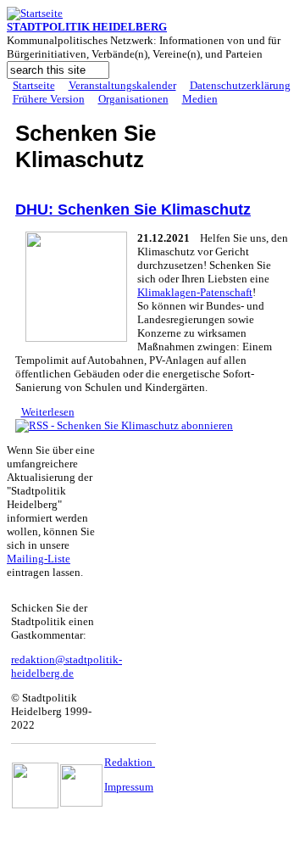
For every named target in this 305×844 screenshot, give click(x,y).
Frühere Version (49, 98)
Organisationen (133, 98)
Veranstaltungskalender (122, 85)
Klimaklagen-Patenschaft (194, 292)
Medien (200, 98)
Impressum (128, 786)
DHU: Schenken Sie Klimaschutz (133, 209)
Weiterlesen (48, 411)
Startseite (34, 85)
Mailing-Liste (38, 558)
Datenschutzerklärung (240, 85)
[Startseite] (35, 13)
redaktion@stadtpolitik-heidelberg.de (66, 666)
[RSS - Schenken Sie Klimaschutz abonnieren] (124, 425)
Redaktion (129, 762)
